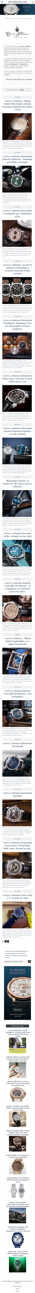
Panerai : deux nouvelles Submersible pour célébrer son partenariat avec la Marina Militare (18, 1204)
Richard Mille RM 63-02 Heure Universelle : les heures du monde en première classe (18, 1083)
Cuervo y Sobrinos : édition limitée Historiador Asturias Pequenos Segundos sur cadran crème (17, 105)
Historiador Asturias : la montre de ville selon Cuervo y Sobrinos (17, 483)
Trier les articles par (12, 90)
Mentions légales (17, 1286)
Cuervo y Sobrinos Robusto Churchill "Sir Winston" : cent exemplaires (18, 693)
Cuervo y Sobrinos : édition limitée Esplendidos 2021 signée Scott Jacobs (17, 641)
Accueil (7, 18)
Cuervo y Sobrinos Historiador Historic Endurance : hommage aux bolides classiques (18, 159)
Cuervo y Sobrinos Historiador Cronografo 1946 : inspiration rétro (17, 213)
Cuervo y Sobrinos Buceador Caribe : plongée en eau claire (17, 534)
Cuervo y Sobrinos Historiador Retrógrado (17, 745)
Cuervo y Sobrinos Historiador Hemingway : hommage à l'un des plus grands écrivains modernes (17, 324)
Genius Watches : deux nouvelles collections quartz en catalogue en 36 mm (18, 1180)
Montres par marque (16, 18)
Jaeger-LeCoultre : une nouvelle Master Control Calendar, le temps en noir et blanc (18, 1108)
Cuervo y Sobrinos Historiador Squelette (17, 794)
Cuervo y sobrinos (27, 18)
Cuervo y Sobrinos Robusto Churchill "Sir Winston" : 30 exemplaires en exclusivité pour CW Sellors (17, 587)
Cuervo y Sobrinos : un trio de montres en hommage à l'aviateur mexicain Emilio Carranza (17, 269)
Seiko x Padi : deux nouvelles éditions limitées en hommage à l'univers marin (18, 1253)
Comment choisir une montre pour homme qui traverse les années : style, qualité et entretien (18, 1059)
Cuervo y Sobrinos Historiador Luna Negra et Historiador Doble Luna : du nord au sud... (17, 845)
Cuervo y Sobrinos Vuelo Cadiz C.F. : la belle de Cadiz (17, 896)
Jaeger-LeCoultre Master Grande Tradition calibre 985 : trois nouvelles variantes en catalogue (18, 1133)
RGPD (17, 1288)
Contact (18, 1291)
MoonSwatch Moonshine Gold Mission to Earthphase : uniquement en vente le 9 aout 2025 (18, 1229)
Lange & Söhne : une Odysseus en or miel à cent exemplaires (18, 1156)
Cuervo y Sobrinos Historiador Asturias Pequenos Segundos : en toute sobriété (17, 431)
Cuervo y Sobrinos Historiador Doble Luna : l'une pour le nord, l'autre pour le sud (17, 378)
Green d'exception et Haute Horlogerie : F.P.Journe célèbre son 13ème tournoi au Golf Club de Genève (18, 1033)
